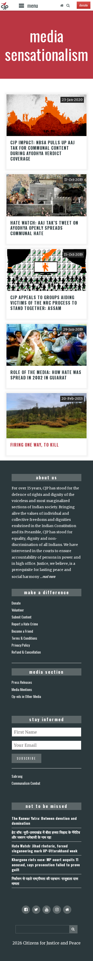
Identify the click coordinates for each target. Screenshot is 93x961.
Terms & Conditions (24, 638)
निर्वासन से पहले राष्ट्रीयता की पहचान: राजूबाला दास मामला (45, 881)
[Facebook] (26, 910)
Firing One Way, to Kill (34, 445)
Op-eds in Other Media (26, 696)
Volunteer (18, 610)
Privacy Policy (21, 645)
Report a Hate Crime (25, 623)
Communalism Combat (26, 783)
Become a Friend (22, 631)
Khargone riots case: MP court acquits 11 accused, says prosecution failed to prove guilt (46, 864)
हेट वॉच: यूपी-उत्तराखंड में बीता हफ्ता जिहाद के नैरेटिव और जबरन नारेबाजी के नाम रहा (46, 834)
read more (48, 576)
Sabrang (17, 776)
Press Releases (22, 682)
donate (83, 5)
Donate (16, 603)
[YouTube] (46, 910)
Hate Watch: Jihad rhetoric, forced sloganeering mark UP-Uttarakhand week (44, 848)
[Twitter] (36, 910)
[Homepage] (62, 5)
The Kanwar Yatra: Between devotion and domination (44, 820)
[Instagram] (57, 910)
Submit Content (22, 617)
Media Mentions (22, 689)
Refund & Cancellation (26, 652)
